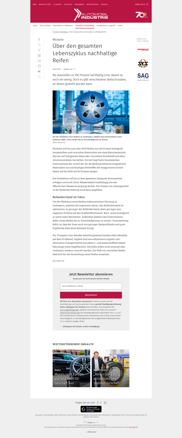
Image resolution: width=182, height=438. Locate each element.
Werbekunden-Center (119, 415)
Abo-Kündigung (84, 415)
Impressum (38, 415)
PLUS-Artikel (45, 25)
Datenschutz (63, 415)
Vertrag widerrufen (96, 415)
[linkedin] (39, 55)
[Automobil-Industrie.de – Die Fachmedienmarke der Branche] (35, 25)
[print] (39, 66)
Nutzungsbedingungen (69, 310)
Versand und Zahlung (133, 415)
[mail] (39, 60)
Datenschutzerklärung (69, 313)
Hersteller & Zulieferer (63, 25)
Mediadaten (107, 415)
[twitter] (39, 44)
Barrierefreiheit (73, 415)
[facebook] (39, 39)
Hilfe (142, 415)
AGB (56, 415)
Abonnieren (91, 295)
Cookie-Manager (48, 415)
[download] (39, 71)
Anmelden (140, 4)
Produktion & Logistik (106, 25)
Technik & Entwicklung (84, 25)
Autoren (96, 417)
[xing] (39, 50)
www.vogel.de (133, 427)
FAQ (91, 417)
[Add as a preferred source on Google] (91, 409)
